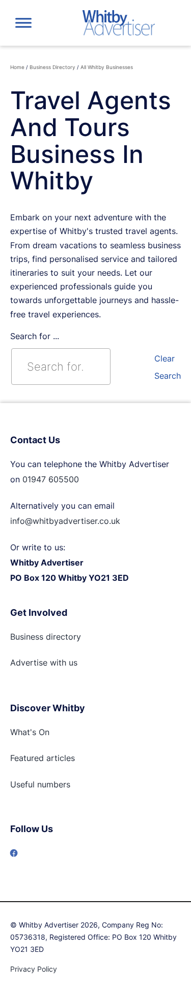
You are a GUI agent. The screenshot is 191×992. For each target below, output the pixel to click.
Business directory (45, 637)
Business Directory (52, 67)
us (71, 662)
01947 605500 (50, 479)
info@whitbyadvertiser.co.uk (65, 521)
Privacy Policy (33, 969)
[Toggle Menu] (23, 22)
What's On (29, 732)
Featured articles (42, 758)
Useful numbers (40, 784)
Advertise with (38, 662)
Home (17, 67)
